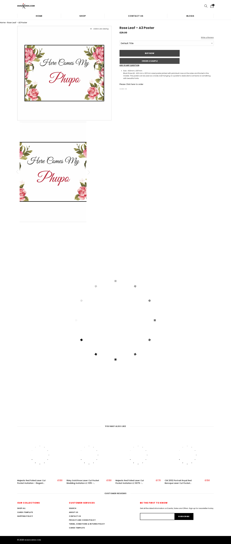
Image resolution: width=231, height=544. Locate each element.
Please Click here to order (131, 84)
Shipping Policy (25, 516)
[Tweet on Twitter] (125, 93)
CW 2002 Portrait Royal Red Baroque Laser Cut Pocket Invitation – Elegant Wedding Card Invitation (181, 481)
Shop (82, 16)
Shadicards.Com (32, 540)
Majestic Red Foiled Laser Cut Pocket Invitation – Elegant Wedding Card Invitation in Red (32, 481)
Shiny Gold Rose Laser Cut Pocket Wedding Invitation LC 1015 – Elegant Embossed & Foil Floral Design (82, 481)
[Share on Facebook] (121, 93)
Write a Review (207, 37)
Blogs (190, 16)
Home (39, 16)
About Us (73, 512)
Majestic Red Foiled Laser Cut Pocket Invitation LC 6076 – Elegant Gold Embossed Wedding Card (132, 481)
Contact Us (135, 16)
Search (72, 508)
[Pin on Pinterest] (129, 93)
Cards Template (25, 512)
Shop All (21, 508)
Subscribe (183, 516)
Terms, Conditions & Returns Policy (87, 524)
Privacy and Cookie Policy (82, 520)
